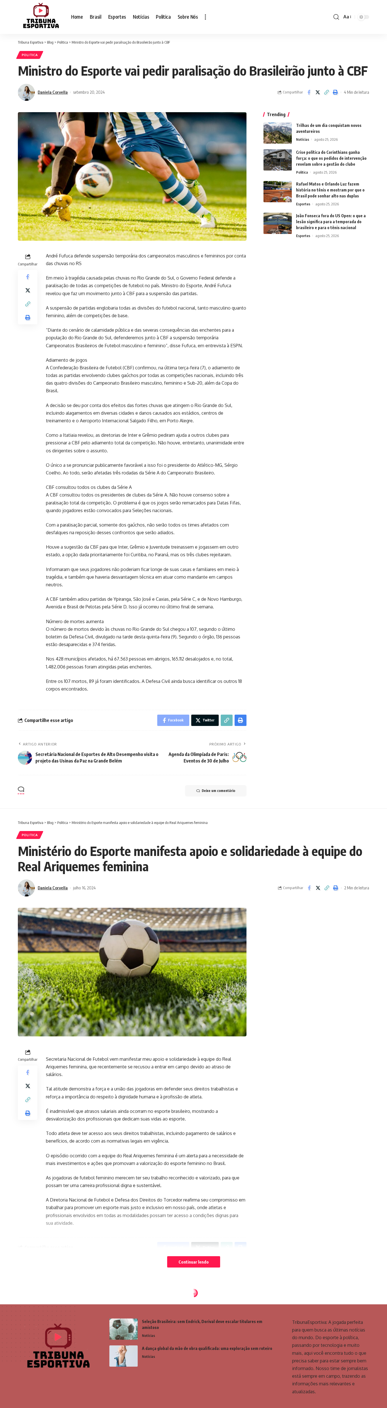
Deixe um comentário (218, 791)
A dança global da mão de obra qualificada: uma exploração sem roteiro (207, 1348)
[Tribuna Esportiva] (40, 17)
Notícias (302, 139)
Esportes (303, 204)
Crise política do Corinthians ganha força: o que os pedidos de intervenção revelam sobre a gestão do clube (331, 158)
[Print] (335, 92)
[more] (205, 17)
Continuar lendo (193, 1261)
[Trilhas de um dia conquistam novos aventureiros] (277, 133)
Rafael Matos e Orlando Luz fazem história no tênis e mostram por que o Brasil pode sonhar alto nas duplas (330, 190)
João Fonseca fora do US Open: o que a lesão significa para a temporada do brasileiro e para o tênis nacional (331, 221)
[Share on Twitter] (318, 92)
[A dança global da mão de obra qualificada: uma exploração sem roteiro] (123, 1356)
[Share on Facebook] (309, 92)
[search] (336, 17)
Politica (30, 55)
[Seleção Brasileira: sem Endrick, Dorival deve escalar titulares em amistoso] (123, 1329)
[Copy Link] (326, 92)
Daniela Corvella (53, 92)
